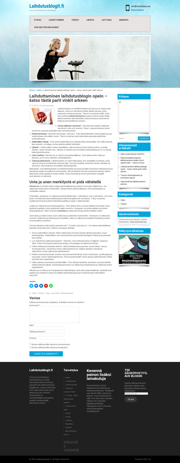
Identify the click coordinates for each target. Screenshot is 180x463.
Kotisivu (32, 338)
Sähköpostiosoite (37, 332)
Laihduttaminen (56, 20)
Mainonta (123, 20)
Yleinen (41, 293)
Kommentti (34, 305)
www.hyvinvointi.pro (138, 222)
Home (32, 90)
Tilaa (131, 399)
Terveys (75, 20)
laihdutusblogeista (77, 116)
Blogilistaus (69, 424)
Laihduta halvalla (71, 385)
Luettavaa (107, 20)
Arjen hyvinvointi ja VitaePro (132, 154)
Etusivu (37, 20)
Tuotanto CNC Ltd (143, 459)
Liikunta (90, 20)
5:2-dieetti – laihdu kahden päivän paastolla (71, 399)
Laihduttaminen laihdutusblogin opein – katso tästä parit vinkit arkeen (133, 169)
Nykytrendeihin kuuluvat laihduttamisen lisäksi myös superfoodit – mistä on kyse (132, 160)
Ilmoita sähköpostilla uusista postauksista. (49, 347)
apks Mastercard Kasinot (46, 27)
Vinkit (39, 90)
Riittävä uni (34, 186)
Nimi (32, 325)
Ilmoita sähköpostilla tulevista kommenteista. (50, 344)
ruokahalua (62, 211)
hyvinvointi (55, 293)
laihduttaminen (67, 293)
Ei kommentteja (47, 106)
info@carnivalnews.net (141, 6)
